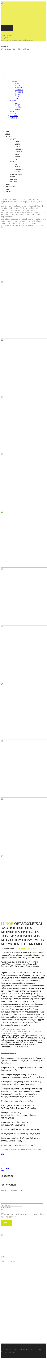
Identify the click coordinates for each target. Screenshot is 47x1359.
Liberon (3, 1321)
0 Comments (31, 948)
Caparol (4, 1299)
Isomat (3, 1326)
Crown (3, 1288)
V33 (2, 1318)
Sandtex (4, 1291)
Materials (4, 1329)
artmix (23, 948)
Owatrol (3, 1304)
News (16, 948)
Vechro (3, 1301)
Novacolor (4, 1293)
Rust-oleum (5, 1296)
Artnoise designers (8, 1352)
